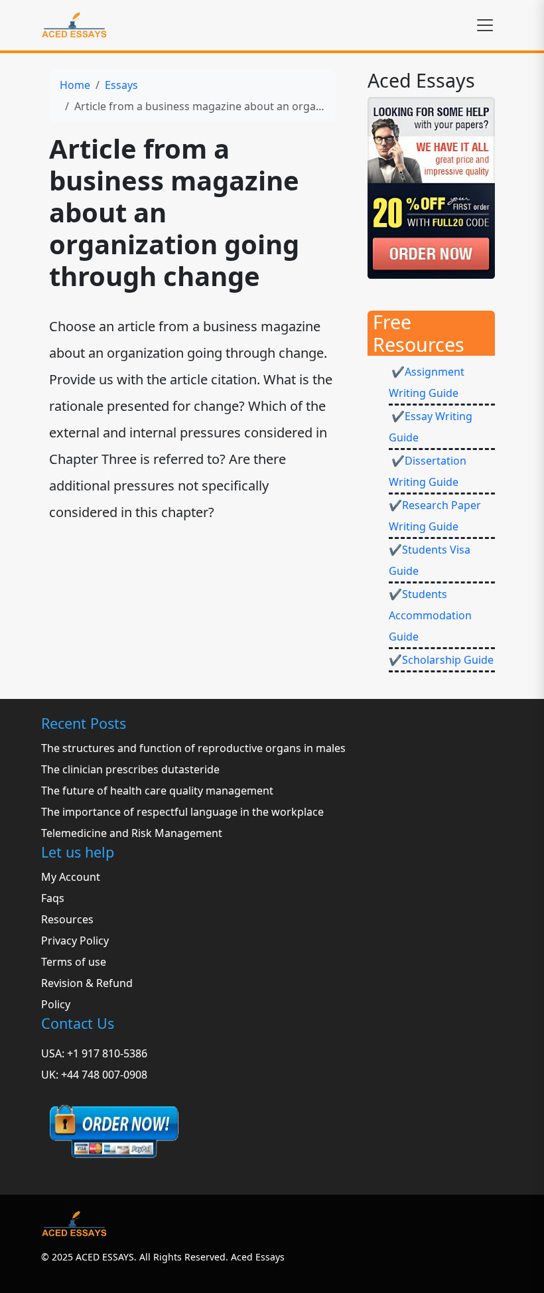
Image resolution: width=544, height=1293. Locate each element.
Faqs (52, 898)
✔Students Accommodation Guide (430, 615)
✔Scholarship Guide (441, 659)
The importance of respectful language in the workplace (182, 811)
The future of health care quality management (157, 790)
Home (75, 85)
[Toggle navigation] (485, 25)
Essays (121, 85)
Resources (67, 919)
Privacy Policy (75, 940)
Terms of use (73, 961)
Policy (55, 1004)
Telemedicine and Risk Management (131, 833)
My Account (70, 877)
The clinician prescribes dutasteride (130, 769)
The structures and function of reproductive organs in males (193, 748)
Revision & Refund (87, 983)
